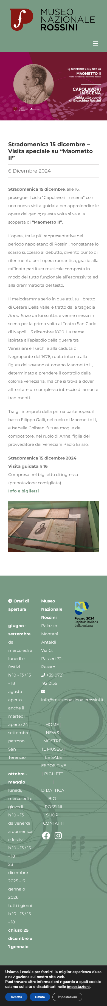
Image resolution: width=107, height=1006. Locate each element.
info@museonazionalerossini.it (72, 699)
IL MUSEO (52, 749)
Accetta (16, 997)
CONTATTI (53, 823)
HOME (52, 724)
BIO (52, 798)
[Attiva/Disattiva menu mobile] (96, 43)
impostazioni (78, 986)
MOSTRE (52, 740)
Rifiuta (40, 997)
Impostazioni (67, 997)
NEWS (52, 732)
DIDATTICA (52, 790)
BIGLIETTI (54, 773)
